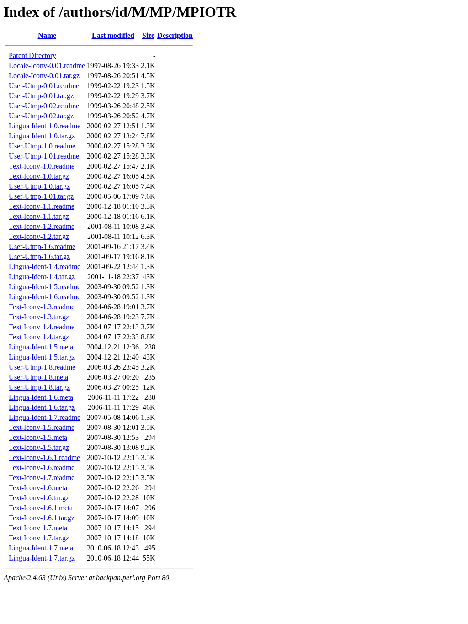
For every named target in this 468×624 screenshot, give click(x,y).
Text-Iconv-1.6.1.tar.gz (41, 518)
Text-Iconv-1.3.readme (41, 307)
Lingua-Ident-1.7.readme (44, 417)
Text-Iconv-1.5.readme (41, 427)
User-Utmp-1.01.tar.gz (41, 196)
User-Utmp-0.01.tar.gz (41, 96)
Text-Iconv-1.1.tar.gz (39, 216)
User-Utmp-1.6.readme (42, 246)
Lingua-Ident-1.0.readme (44, 126)
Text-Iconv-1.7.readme (41, 477)
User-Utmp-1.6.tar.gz (39, 256)
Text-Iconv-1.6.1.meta (41, 508)
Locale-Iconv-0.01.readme (47, 65)
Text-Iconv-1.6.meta (38, 488)
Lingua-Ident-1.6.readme (44, 297)
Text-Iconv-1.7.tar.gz (39, 538)
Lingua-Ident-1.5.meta (41, 347)
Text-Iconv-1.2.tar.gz (39, 236)
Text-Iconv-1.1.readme (41, 206)
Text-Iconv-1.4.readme (41, 327)
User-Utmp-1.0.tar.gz (39, 186)
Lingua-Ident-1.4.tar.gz (42, 276)
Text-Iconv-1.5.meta (38, 437)
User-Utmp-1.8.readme (42, 367)
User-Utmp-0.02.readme (44, 106)
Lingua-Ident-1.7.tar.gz (42, 558)
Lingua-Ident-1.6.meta (41, 397)
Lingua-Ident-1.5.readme (44, 287)
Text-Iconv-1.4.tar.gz (39, 337)
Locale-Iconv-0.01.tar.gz (44, 75)
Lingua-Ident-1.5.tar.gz (42, 357)
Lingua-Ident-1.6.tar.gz (42, 407)
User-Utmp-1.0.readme (42, 146)
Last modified (113, 35)
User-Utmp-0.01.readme (44, 86)
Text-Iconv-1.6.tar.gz (39, 498)
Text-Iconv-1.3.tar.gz (39, 317)
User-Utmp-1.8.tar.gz (39, 387)
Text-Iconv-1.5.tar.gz (39, 447)
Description (175, 35)
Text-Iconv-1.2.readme (41, 226)
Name (47, 35)
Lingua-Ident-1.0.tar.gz (42, 136)
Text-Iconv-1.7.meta (38, 528)
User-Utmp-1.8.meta (38, 377)
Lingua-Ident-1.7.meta (41, 548)
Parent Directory (32, 55)
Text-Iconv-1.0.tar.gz (39, 176)
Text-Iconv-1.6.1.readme (44, 457)
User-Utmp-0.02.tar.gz (41, 116)
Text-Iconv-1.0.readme (41, 166)
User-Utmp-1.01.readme (44, 156)
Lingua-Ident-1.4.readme (44, 266)
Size (148, 35)
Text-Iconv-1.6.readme (41, 467)
